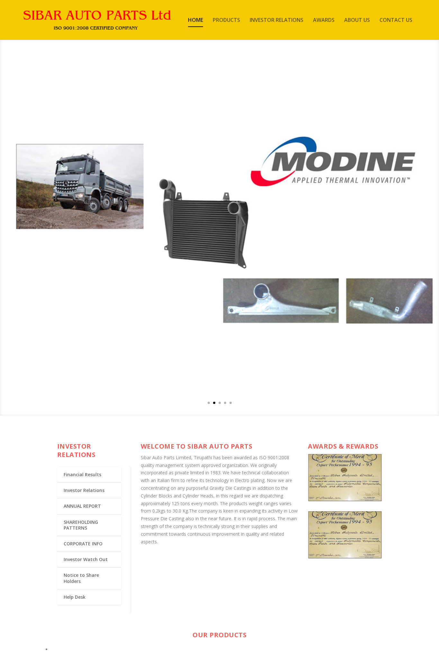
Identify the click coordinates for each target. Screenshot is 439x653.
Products (226, 20)
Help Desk (74, 597)
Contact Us (396, 20)
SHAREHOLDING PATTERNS (81, 525)
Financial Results (82, 474)
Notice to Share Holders (81, 578)
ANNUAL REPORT (82, 506)
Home (195, 20)
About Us (357, 20)
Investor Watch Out (86, 559)
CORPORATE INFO (83, 544)
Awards (324, 20)
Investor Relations (276, 20)
